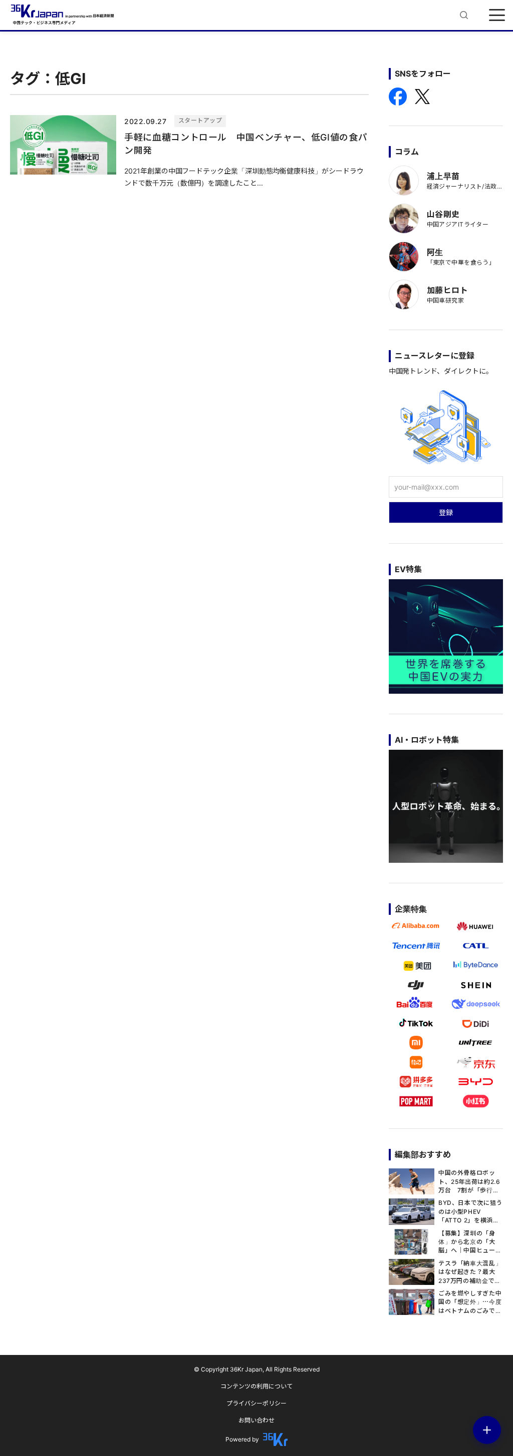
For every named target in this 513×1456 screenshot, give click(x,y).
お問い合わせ (256, 1420)
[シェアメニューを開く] (487, 1430)
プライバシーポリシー (256, 1403)
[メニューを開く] (497, 15)
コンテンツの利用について (256, 1386)
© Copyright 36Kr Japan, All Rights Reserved (257, 1369)
